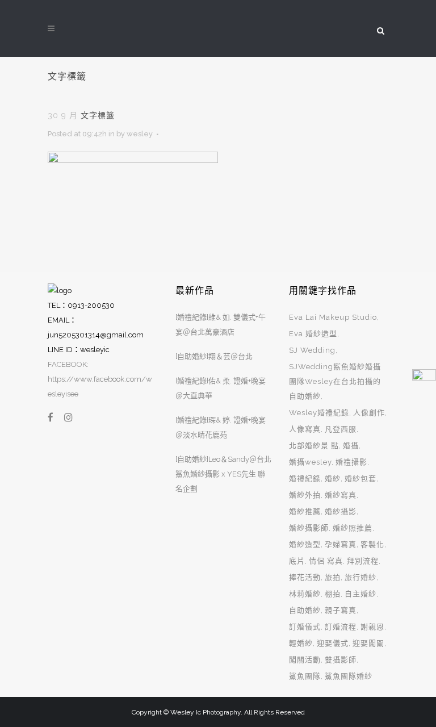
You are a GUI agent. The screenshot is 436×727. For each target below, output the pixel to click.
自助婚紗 (305, 610)
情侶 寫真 (326, 561)
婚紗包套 (360, 478)
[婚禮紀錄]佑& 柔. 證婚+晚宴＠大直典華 (220, 388)
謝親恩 (372, 626)
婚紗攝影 (341, 511)
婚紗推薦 (305, 511)
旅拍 (333, 577)
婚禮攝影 (351, 462)
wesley (140, 133)
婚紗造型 (305, 544)
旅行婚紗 (360, 577)
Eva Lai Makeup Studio (333, 317)
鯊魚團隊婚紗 (348, 676)
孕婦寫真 (341, 544)
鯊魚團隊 (305, 676)
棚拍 (333, 594)
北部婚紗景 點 (314, 445)
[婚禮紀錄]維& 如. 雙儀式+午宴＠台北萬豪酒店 (220, 324)
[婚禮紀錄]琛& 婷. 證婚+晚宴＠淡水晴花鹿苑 (220, 427)
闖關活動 (305, 659)
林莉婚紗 (305, 594)
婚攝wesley (310, 462)
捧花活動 (305, 577)
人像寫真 (305, 429)
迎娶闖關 (368, 643)
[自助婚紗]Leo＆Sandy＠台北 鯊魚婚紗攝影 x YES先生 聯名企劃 (223, 474)
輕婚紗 (301, 643)
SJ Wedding (312, 350)
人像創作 (369, 412)
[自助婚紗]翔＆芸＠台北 (214, 356)
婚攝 (351, 445)
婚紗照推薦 (352, 528)
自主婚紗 (360, 594)
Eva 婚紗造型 (313, 333)
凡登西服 (341, 429)
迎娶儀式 (333, 643)
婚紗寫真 (341, 495)
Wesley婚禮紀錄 (319, 412)
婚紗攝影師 (309, 528)
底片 (297, 561)
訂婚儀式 (305, 626)
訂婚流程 (341, 626)
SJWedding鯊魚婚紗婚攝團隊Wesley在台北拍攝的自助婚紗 (335, 381)
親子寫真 (341, 610)
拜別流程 (363, 561)
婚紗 (333, 478)
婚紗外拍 (305, 495)
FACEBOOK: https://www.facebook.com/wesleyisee (100, 379)
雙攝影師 (341, 659)
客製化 (372, 544)
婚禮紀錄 (305, 478)
